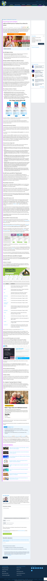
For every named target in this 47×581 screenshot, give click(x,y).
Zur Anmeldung (41, 43)
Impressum (9, 579)
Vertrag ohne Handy (5, 567)
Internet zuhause (34, 4)
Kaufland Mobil (17, 436)
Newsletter (37, 1)
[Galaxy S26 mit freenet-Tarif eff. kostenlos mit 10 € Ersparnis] (33, 84)
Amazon (13, 248)
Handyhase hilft (9, 19)
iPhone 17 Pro (19, 567)
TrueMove (14, 203)
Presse (32, 579)
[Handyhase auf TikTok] (31, 570)
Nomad (5, 312)
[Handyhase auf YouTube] (42, 568)
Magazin (40, 4)
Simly (4, 318)
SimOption (8, 230)
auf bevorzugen (24, 27)
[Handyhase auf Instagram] (40, 568)
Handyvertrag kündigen (6, 575)
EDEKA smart (9, 436)
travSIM (5, 321)
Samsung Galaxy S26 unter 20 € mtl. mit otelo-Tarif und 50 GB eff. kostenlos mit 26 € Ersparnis (39, 80)
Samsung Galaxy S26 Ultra (21, 573)
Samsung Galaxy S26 (20, 571)
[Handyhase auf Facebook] (38, 568)
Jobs (44, 1)
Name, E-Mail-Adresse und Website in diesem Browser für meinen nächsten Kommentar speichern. (15, 528)
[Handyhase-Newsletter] (31, 568)
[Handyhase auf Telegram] (33, 568)
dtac (18, 203)
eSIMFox (5, 298)
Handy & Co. (28, 4)
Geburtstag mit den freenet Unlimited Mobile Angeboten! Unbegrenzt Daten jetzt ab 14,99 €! (39, 71)
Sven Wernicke (6, 495)
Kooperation (35, 579)
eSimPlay (4, 230)
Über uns (5, 579)
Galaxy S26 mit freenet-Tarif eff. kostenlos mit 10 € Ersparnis (39, 84)
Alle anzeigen (42, 86)
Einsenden (5, 557)
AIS (25, 220)
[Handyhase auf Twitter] (37, 568)
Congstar (5, 436)
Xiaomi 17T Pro (19, 575)
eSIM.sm (5, 300)
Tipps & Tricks (14, 19)
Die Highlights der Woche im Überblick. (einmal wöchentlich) (13, 547)
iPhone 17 (18, 569)
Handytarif (23, 4)
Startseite (11, 4)
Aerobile (24, 229)
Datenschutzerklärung (21, 530)
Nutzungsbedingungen (6, 531)
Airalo (5, 289)
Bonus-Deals (41, 1)
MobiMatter (6, 310)
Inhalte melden (26, 579)
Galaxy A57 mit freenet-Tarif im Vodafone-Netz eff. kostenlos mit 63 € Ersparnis (39, 66)
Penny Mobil (23, 436)
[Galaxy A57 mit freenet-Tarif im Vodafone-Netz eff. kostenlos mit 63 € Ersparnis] (33, 66)
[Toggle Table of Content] (28, 49)
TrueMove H (6, 324)
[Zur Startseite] (2, 19)
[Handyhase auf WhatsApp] (35, 568)
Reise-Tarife (22, 329)
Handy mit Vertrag (17, 4)
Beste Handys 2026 (5, 573)
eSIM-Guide (4, 571)
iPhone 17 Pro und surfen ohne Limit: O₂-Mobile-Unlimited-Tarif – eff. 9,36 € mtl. (39, 76)
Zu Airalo (16, 34)
